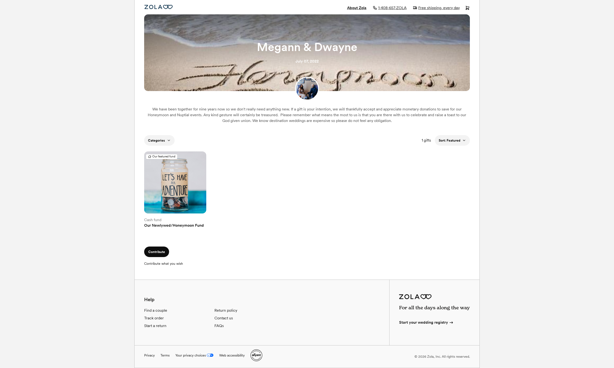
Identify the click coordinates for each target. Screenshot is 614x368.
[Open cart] (467, 8)
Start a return (155, 325)
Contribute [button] (156, 252)
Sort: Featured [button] (449, 140)
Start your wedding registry (423, 322)
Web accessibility (232, 355)
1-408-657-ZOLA (392, 8)
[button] (175, 210)
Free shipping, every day (439, 8)
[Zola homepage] (158, 7)
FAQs (219, 325)
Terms (165, 355)
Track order (154, 318)
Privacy (149, 355)
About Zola (356, 8)
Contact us (223, 318)
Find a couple (155, 310)
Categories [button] (156, 140)
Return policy (225, 310)
